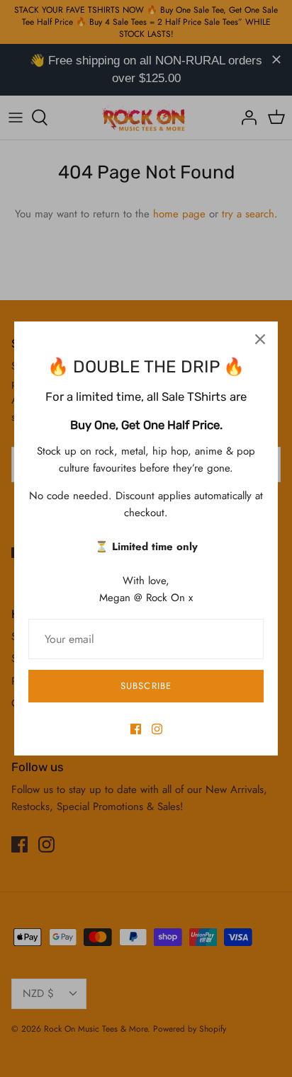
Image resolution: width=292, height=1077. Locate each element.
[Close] (260, 339)
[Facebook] (135, 729)
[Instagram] (157, 729)
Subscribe (145, 686)
